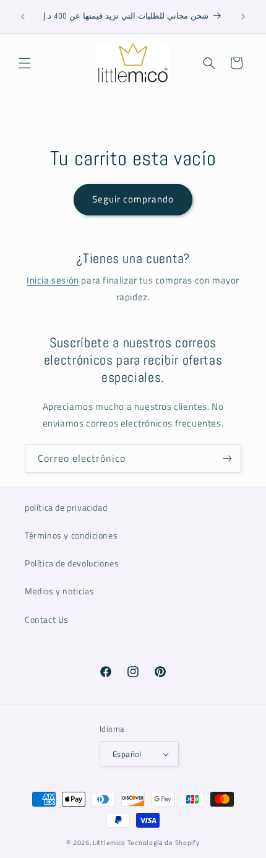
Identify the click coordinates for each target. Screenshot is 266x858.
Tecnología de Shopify (163, 842)
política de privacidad (66, 507)
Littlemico (109, 842)
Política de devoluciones (72, 563)
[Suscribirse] (227, 458)
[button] (24, 63)
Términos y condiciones (71, 535)
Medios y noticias (59, 590)
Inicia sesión (53, 280)
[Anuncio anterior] (22, 16)
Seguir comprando (133, 199)
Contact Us (47, 619)
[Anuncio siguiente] (243, 16)
